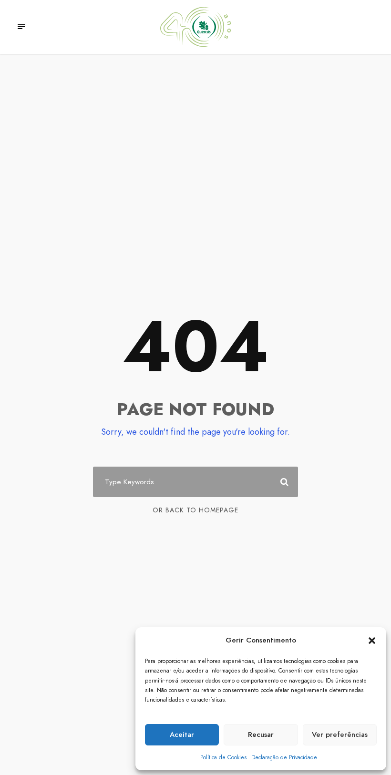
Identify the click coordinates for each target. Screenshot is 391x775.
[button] (372, 640)
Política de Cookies (223, 757)
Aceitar (182, 734)
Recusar (261, 734)
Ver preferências (340, 734)
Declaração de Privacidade (284, 757)
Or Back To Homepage (195, 510)
